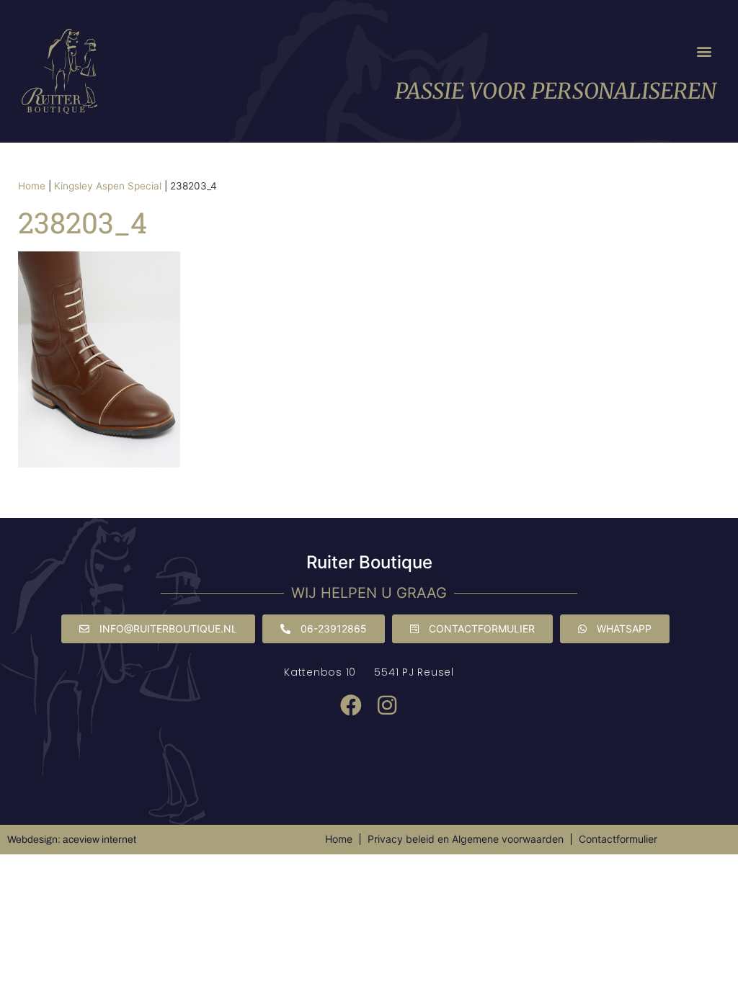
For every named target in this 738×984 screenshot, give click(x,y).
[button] (704, 51)
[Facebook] (351, 705)
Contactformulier (618, 839)
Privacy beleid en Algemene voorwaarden (466, 839)
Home (31, 186)
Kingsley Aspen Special (107, 186)
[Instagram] (387, 705)
